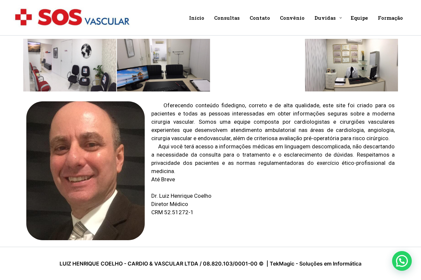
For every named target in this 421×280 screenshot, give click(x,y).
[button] (402, 261)
